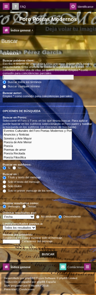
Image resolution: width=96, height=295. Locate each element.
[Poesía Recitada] (37, 153)
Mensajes (13, 206)
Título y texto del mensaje (24, 177)
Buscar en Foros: (15, 117)
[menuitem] (19, 7)
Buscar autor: (12, 93)
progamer (17, 285)
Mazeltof (36, 285)
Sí (8, 167)
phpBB (29, 278)
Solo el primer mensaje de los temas (30, 190)
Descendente (72, 216)
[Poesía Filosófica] (37, 157)
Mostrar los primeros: (18, 234)
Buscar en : (11, 174)
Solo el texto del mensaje (23, 181)
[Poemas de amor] (37, 150)
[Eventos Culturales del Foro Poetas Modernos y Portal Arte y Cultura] (37, 131)
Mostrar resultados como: (21, 203)
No (19, 167)
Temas (31, 206)
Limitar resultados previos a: (23, 223)
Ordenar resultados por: (20, 212)
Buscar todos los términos (24, 82)
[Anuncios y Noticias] (37, 135)
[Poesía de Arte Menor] (37, 142)
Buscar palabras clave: (18, 60)
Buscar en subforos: (17, 164)
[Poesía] (37, 146)
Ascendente (48, 216)
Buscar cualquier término (23, 86)
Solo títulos (14, 186)
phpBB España (46, 281)
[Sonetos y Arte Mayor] (37, 139)
